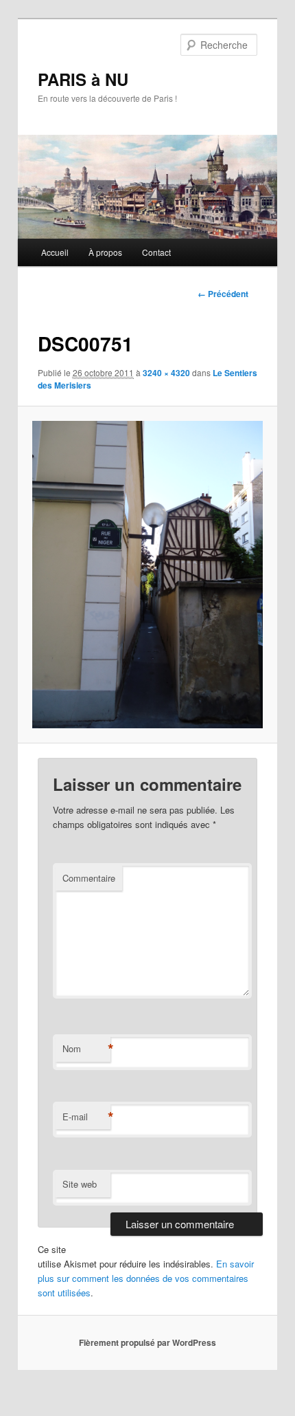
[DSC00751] (147, 574)
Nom (86, 1049)
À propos (105, 252)
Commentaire (88, 877)
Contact (156, 252)
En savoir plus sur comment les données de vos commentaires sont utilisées (146, 1278)
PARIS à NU (83, 79)
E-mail (86, 1117)
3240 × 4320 (166, 373)
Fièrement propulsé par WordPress (147, 1342)
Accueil (55, 252)
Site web (79, 1183)
